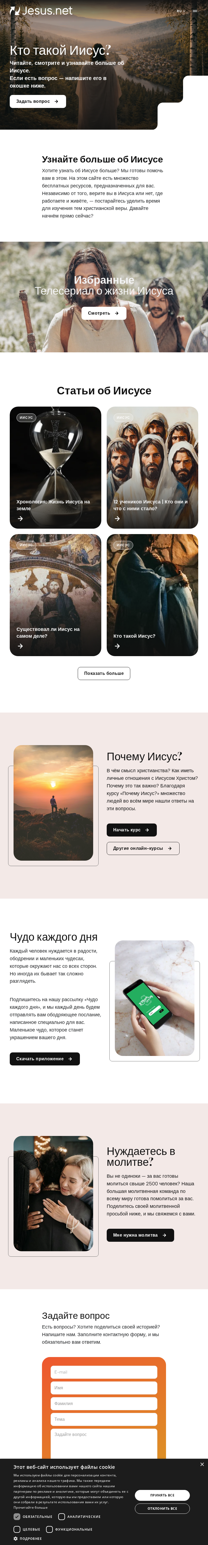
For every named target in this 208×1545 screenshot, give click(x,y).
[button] (71, 1538)
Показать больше (104, 673)
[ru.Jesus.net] (41, 11)
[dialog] (104, 1502)
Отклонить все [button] (162, 1508)
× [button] (202, 1465)
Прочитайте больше (31, 1507)
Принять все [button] (162, 1495)
